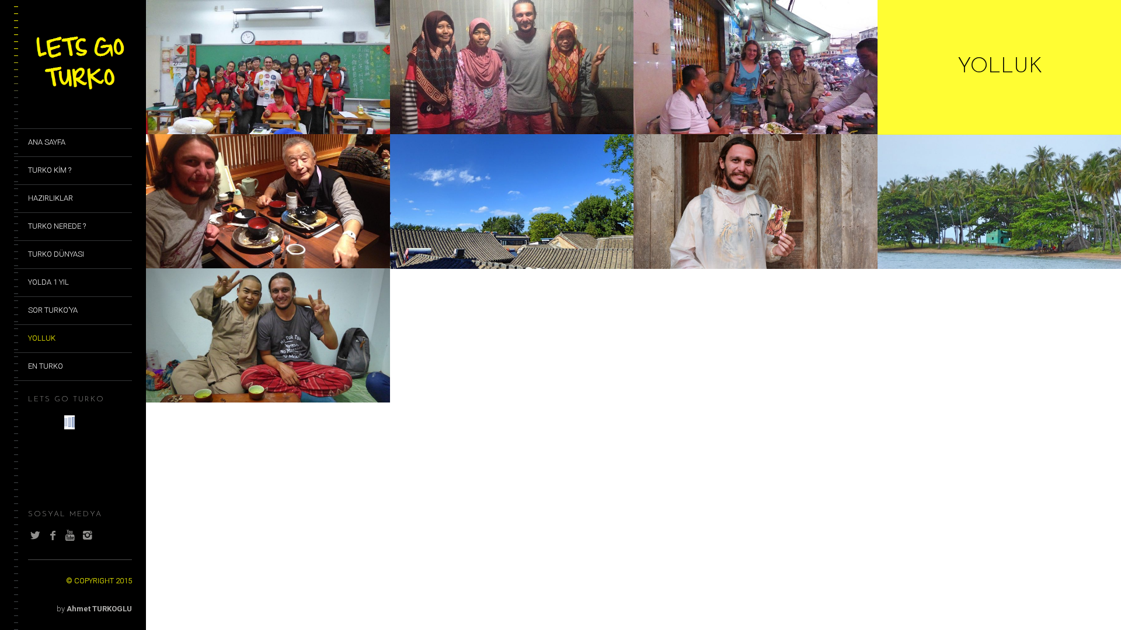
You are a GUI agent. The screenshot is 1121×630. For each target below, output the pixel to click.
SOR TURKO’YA (53, 310)
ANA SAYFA (46, 142)
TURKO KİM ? (49, 170)
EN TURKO (45, 366)
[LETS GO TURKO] (80, 90)
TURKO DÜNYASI (56, 254)
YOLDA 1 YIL (48, 282)
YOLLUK (41, 338)
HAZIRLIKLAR (50, 198)
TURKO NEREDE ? (57, 226)
